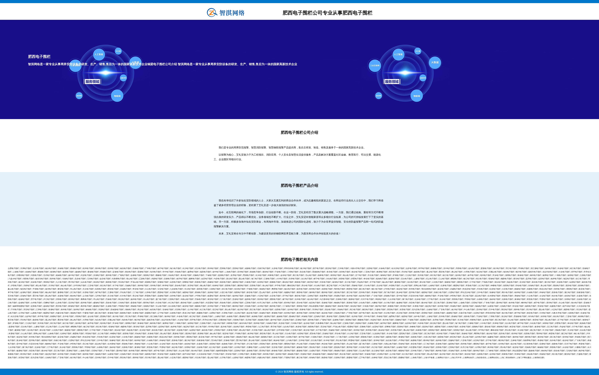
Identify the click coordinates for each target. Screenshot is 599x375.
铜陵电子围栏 (200, 306)
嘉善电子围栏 (394, 279)
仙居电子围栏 (575, 282)
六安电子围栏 (263, 296)
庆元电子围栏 (113, 296)
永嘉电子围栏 (582, 296)
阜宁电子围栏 (13, 292)
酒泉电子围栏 (354, 299)
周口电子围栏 (355, 309)
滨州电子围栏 (213, 306)
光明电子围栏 (570, 299)
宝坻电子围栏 (368, 306)
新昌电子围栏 (537, 282)
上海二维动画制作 (507, 357)
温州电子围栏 (460, 275)
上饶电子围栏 (464, 303)
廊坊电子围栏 (186, 303)
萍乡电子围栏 (498, 275)
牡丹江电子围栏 (263, 303)
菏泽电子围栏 (318, 309)
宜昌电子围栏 (123, 282)
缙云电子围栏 (481, 279)
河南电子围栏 (342, 309)
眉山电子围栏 (544, 309)
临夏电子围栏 (555, 306)
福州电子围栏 (238, 296)
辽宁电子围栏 (163, 313)
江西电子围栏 (173, 299)
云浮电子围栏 (24, 313)
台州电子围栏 (36, 303)
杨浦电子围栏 (402, 303)
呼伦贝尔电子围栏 (468, 292)
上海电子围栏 (230, 272)
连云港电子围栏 (174, 306)
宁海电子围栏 (487, 282)
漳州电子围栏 (155, 285)
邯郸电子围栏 (188, 282)
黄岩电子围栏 (130, 272)
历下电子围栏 (361, 275)
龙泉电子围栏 (507, 299)
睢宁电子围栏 (319, 279)
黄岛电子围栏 (519, 279)
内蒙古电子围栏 (62, 313)
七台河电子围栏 (394, 299)
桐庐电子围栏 (381, 306)
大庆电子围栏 (507, 289)
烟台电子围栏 (289, 289)
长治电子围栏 (319, 285)
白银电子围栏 (250, 282)
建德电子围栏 (99, 306)
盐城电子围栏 (24, 303)
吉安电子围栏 (275, 296)
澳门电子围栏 (407, 299)
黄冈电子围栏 (148, 303)
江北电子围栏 (410, 275)
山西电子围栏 (36, 313)
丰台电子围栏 (190, 289)
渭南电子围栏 (357, 285)
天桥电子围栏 (29, 285)
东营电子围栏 (193, 285)
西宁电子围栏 (318, 268)
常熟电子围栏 (471, 285)
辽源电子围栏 (144, 279)
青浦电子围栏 (54, 309)
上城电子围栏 (18, 272)
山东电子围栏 (61, 303)
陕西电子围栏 (125, 313)
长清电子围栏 (175, 292)
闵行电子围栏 (435, 275)
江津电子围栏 (41, 309)
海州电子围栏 (550, 268)
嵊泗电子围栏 (456, 279)
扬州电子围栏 (136, 299)
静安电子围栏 (252, 292)
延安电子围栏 (443, 289)
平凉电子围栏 (443, 296)
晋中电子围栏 (402, 296)
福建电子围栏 (289, 292)
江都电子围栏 (269, 279)
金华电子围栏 (277, 292)
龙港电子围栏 (63, 296)
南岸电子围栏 (556, 279)
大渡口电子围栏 (226, 292)
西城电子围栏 (255, 272)
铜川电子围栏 (521, 272)
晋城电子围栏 (209, 351)
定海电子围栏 (118, 272)
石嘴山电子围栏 (495, 272)
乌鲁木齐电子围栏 (357, 268)
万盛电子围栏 (380, 309)
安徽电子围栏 (250, 296)
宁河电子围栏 (16, 309)
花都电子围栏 (163, 296)
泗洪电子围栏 (571, 285)
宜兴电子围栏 (13, 296)
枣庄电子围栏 (74, 282)
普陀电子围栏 (202, 289)
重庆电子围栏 (444, 272)
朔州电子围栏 (55, 279)
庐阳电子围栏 (16, 285)
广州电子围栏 (150, 268)
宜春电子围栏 (200, 299)
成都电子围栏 (250, 268)
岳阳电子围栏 (327, 289)
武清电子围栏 (180, 309)
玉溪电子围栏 (585, 275)
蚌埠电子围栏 (168, 285)
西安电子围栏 (331, 268)
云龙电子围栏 (437, 282)
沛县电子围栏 (173, 275)
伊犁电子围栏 (455, 296)
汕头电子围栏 (86, 282)
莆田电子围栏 (302, 292)
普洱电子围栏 (414, 292)
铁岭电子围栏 (343, 306)
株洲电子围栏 (382, 272)
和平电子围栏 (424, 268)
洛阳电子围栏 (573, 275)
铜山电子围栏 (50, 292)
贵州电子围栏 (482, 309)
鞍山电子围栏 (132, 279)
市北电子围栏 (373, 275)
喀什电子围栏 (507, 292)
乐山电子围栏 (564, 303)
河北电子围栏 (581, 309)
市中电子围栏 (168, 272)
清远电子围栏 (330, 309)
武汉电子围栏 (200, 268)
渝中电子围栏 (218, 272)
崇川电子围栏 (498, 268)
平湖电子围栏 (38, 289)
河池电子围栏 (250, 306)
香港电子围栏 (507, 296)
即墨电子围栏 (150, 296)
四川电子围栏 (532, 309)
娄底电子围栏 (136, 303)
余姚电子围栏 (31, 272)
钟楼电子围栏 (496, 285)
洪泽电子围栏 (294, 279)
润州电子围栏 (559, 289)
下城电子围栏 (211, 275)
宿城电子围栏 (207, 316)
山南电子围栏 (434, 285)
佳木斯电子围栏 (494, 296)
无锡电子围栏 (130, 285)
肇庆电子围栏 (300, 296)
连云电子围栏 (306, 279)
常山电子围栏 (75, 289)
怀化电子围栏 (518, 306)
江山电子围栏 (444, 279)
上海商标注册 (538, 357)
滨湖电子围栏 (99, 275)
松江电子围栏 (205, 309)
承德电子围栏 (389, 296)
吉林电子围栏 (175, 313)
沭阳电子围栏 (344, 279)
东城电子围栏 (63, 268)
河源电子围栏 (104, 309)
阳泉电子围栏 (200, 282)
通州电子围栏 (111, 275)
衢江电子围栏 (298, 275)
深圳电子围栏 (344, 272)
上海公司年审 (455, 357)
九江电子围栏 (61, 282)
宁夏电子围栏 (88, 313)
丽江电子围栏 (364, 289)
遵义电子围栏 (432, 272)
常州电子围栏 (213, 327)
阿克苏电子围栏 (469, 289)
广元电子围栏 (377, 296)
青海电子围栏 (113, 313)
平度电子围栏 (545, 299)
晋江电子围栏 (439, 303)
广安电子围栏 (444, 309)
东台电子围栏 (445, 299)
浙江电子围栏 (227, 289)
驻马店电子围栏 (418, 309)
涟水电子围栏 (412, 282)
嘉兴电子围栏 (24, 282)
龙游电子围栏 (562, 282)
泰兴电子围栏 (186, 275)
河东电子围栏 (325, 282)
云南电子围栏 (432, 309)
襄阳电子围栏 (243, 285)
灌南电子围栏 (38, 292)
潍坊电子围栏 (339, 292)
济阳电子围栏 (61, 299)
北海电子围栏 (505, 306)
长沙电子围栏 (188, 268)
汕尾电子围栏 (493, 306)
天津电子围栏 (26, 268)
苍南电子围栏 (327, 303)
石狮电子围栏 (49, 303)
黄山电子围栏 (230, 309)
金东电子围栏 (286, 275)
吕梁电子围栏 (454, 292)
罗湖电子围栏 (398, 275)
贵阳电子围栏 (238, 268)
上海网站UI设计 (442, 357)
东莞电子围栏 (405, 309)
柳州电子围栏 (535, 275)
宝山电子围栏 (161, 306)
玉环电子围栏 (100, 296)
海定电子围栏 (569, 279)
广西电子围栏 (225, 306)
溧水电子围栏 (302, 303)
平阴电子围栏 (123, 306)
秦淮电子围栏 (337, 282)
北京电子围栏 (38, 268)
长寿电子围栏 (418, 306)
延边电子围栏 (480, 296)
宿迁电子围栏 (218, 309)
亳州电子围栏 (485, 275)
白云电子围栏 (150, 289)
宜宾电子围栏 (543, 306)
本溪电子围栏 (394, 285)
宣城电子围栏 (455, 306)
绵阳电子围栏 (28, 279)
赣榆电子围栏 (161, 275)
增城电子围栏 (136, 306)
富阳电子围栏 (457, 299)
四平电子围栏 (576, 272)
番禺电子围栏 (86, 299)
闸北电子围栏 (123, 299)
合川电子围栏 (193, 309)
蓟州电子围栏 (289, 303)
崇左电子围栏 (357, 272)
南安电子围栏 (188, 306)
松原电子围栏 (495, 289)
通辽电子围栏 (332, 285)
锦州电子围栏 (520, 292)
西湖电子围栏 (583, 285)
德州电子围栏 (468, 306)
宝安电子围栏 (163, 289)
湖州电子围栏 (143, 285)
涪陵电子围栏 (148, 306)
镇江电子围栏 (448, 275)
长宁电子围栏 (118, 285)
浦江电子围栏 (550, 282)
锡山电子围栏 (387, 282)
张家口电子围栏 (440, 292)
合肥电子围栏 (13, 268)
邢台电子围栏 (307, 285)
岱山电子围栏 (311, 275)
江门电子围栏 (225, 299)
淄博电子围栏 (510, 275)
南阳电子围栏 (530, 306)
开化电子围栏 (125, 292)
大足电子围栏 (556, 309)
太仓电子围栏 (545, 296)
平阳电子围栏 (470, 299)
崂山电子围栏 (41, 285)
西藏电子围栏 (202, 313)
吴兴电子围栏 (525, 282)
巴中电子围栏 (494, 309)
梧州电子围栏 (314, 289)
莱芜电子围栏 (532, 299)
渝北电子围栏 (188, 296)
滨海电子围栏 (26, 296)
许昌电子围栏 (161, 303)
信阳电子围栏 (280, 309)
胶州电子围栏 (74, 299)
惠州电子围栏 (502, 303)
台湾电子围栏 (277, 303)
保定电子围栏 (402, 289)
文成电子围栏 (111, 306)
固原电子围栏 (225, 282)
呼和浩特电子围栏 (291, 268)
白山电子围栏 (407, 285)
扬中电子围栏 (74, 275)
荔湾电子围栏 (531, 279)
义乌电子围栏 (88, 296)
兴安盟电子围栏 (212, 303)
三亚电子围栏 (369, 272)
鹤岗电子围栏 (300, 282)
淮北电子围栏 (305, 272)
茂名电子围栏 (111, 303)
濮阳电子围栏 (275, 299)
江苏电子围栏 (93, 285)
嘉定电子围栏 (430, 306)
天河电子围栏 (54, 285)
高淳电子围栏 (86, 306)
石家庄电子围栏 (263, 268)
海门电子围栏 (257, 279)
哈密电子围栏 (263, 282)
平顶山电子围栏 (137, 282)
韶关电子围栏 (302, 289)
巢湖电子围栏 (520, 299)
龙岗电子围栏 (213, 292)
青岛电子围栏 (332, 272)
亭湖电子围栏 (523, 268)
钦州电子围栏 (514, 303)
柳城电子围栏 (91, 309)
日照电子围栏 (477, 303)
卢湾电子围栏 (200, 296)
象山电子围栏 (13, 289)
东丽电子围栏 (532, 289)
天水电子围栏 (369, 285)
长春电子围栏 (384, 268)
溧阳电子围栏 (571, 289)
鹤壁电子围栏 (352, 289)
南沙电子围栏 (557, 299)
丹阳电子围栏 (461, 268)
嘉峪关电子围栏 (534, 272)
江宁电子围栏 (432, 299)
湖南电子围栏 (130, 309)
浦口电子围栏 (570, 292)
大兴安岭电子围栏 (204, 354)
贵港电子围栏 (238, 299)
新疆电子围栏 (150, 313)
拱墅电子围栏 (356, 279)
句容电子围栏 (219, 279)
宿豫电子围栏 (198, 275)
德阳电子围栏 (427, 292)
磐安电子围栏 (63, 289)
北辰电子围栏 (420, 299)
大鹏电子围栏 (377, 303)
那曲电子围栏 (520, 289)
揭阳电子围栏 (569, 309)
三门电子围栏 (138, 292)
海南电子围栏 (480, 306)
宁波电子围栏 (280, 272)
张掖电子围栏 (495, 292)
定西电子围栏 (36, 306)
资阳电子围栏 (302, 306)
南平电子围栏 (473, 275)
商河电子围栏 (406, 306)
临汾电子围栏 (313, 299)
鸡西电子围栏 (157, 279)
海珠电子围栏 (386, 275)
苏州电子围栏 (243, 272)
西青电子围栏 (557, 292)
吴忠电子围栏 (80, 279)
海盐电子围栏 (512, 282)
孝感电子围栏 (339, 296)
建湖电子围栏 (400, 282)
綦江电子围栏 (100, 313)
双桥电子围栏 (305, 309)
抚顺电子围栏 (275, 282)
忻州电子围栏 (414, 289)
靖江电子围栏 (575, 268)
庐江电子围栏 (49, 299)
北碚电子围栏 (582, 299)
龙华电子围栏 (175, 296)
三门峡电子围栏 (288, 306)
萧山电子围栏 (50, 296)
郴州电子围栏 (527, 303)
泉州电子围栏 (100, 268)
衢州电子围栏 (225, 296)
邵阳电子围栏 (230, 285)
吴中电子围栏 (449, 268)
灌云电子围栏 (425, 282)
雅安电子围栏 (367, 309)
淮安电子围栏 (414, 303)
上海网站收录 (468, 357)
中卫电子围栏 (344, 285)
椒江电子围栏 (469, 279)
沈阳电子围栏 (372, 268)
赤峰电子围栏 (213, 282)
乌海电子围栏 (67, 279)
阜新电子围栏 (381, 299)
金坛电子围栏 (474, 268)
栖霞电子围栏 (459, 285)
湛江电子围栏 (352, 292)
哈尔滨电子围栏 (398, 268)
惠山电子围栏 (244, 279)
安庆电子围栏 (74, 303)
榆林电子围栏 (430, 296)
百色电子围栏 (123, 303)
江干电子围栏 (475, 282)
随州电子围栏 (275, 306)
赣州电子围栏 (327, 292)
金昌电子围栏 (105, 279)
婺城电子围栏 (93, 272)
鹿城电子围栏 (43, 272)
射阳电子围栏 (508, 285)
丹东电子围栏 (482, 289)
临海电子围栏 (24, 299)
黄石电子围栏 (394, 272)
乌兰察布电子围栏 (327, 299)
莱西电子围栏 (352, 303)
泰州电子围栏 (66, 309)
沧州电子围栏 (300, 299)
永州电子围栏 (263, 306)
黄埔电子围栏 (75, 268)
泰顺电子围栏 (393, 306)
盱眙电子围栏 (521, 285)
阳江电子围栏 (255, 309)
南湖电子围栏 (55, 272)
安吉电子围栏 (406, 279)
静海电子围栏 (74, 306)
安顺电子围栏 (163, 282)
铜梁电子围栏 (49, 313)
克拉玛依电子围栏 (550, 272)
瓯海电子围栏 (381, 279)
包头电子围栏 (482, 272)
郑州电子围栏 (213, 268)
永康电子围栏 (482, 299)
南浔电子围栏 (50, 289)
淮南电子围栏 (264, 289)
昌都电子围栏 (169, 279)
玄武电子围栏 (49, 275)
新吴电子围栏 (584, 289)
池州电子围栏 (79, 309)
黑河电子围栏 (61, 306)
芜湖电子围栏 (452, 303)
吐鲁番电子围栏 (118, 279)
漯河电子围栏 (552, 303)
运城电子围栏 (198, 303)
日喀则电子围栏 (23, 275)
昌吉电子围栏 (382, 285)
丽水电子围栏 (427, 303)
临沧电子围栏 (364, 296)
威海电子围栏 (99, 303)
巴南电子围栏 (111, 299)
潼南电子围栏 (75, 313)
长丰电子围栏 (125, 296)
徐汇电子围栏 (581, 279)
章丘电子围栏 (138, 296)
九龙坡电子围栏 (176, 289)
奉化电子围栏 (369, 279)
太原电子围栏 (277, 268)
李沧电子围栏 (138, 289)
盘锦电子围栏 (49, 306)
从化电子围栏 (364, 303)
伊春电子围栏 (545, 292)
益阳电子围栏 (250, 299)
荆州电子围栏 (263, 299)
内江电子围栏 (173, 303)
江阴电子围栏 (215, 289)
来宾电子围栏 (99, 282)
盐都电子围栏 (136, 275)
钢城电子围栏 (339, 303)
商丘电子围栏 (143, 309)
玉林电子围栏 (313, 296)
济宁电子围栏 (288, 296)
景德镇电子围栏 (318, 272)
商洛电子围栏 (225, 303)
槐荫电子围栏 (506, 279)
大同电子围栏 (469, 272)
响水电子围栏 (557, 296)
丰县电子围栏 (563, 268)
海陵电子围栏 (450, 282)
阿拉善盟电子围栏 (316, 306)
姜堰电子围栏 (63, 292)
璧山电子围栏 (213, 357)
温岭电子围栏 (495, 299)
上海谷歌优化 (480, 357)
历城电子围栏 (125, 289)
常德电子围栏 (377, 292)
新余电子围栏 (180, 285)
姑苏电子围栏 (207, 279)
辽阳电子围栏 (250, 303)
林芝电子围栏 (313, 282)
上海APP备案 (428, 357)
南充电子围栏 (155, 309)
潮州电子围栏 (519, 309)
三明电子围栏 (293, 272)
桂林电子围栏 (218, 285)
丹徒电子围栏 (362, 282)
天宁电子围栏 (375, 282)
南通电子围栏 (213, 296)
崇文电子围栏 (105, 285)
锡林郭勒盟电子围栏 (21, 306)
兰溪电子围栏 (113, 292)
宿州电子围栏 (113, 268)
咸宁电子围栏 (539, 303)
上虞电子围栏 (419, 279)
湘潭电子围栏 (548, 275)
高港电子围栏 (558, 285)
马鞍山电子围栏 (187, 299)
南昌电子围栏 (125, 268)
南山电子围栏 (66, 285)
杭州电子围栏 (88, 268)
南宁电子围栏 (163, 268)
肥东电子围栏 (113, 289)
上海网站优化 (493, 357)
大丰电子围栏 (281, 279)
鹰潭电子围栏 (277, 289)
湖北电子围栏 (268, 309)
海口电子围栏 (175, 268)
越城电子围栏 (80, 272)
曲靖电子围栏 (419, 272)
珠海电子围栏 (523, 275)
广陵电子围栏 (123, 275)
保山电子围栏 (268, 285)
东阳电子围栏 (215, 344)
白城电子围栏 (532, 292)
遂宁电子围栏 (288, 299)
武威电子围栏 (455, 289)
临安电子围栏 (314, 303)
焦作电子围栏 (352, 296)
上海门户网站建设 (523, 357)
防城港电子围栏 (117, 309)
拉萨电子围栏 (411, 268)
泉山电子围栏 (546, 285)
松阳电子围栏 (100, 289)
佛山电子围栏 (205, 285)
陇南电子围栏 (331, 306)
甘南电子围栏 (168, 309)
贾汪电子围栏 (38, 296)
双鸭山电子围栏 (420, 285)
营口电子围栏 (468, 296)
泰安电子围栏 (213, 299)
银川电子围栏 (306, 268)
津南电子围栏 (520, 296)
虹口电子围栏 (215, 347)
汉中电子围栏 (482, 292)
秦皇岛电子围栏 (42, 279)
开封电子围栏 (407, 272)
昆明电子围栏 (225, 268)
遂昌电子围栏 (207, 330)
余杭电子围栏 (570, 296)
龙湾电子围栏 (236, 275)
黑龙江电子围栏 (189, 313)
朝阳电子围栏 (240, 292)
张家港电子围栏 (583, 292)
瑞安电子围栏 (26, 289)
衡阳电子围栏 (111, 282)
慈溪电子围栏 (223, 275)
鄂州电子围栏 (339, 289)
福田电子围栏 (205, 272)
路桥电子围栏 (323, 275)
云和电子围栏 (150, 292)
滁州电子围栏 (314, 292)
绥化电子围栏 (356, 306)
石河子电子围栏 (367, 299)
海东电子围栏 (508, 272)
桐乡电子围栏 (75, 296)
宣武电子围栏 (423, 275)
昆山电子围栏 (264, 292)
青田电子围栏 (336, 275)
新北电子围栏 (232, 279)
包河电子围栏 (155, 272)
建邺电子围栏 (194, 279)
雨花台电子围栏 (546, 289)
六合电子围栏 (532, 296)
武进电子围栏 (86, 275)
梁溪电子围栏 (486, 268)
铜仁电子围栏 (377, 289)
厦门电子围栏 (161, 299)
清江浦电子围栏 (537, 268)
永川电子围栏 (389, 303)
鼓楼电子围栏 (436, 268)
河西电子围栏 (36, 275)
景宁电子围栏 (36, 299)
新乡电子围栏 (402, 292)
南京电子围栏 (50, 268)
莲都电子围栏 (143, 272)
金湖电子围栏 (26, 292)
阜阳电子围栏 (49, 282)
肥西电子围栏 (163, 292)
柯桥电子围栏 (273, 275)
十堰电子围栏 (560, 275)
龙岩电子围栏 (36, 282)
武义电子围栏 (431, 279)
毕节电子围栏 (280, 285)
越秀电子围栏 (193, 272)
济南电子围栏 (138, 268)
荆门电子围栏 (389, 292)
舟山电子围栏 (148, 299)
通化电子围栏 (288, 282)
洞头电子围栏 (500, 282)
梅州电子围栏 (238, 306)
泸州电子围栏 (389, 289)
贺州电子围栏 (364, 292)
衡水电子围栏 (576, 303)
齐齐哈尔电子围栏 (209, 320)
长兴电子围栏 (261, 275)
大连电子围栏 (564, 272)
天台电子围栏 (88, 289)
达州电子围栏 (293, 309)
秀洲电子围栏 (248, 275)
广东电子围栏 (489, 303)
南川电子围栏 (457, 309)
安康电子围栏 (341, 299)
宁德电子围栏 (252, 289)
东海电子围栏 (533, 285)
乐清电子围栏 (88, 292)
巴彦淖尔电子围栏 (416, 296)
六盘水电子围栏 (15, 279)
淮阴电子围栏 (148, 275)
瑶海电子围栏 (494, 279)
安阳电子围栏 (255, 285)
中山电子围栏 (469, 309)
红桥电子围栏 (446, 285)
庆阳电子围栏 (238, 303)
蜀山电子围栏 (348, 275)
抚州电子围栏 (86, 303)
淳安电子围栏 (29, 309)
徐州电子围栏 (443, 306)
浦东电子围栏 (268, 272)
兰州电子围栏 (343, 268)
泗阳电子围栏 (462, 282)
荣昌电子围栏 (507, 309)
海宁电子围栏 (100, 292)
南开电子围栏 (182, 279)
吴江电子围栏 (350, 282)
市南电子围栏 (180, 272)
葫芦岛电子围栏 (569, 306)
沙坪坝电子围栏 (79, 285)
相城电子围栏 (61, 275)
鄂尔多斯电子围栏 (428, 289)
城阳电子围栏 (188, 292)
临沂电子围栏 (243, 309)
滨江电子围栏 (75, 292)
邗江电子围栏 (511, 268)
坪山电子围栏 (99, 299)
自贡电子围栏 (175, 282)
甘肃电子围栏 (138, 313)
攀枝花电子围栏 (293, 285)
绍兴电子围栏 (240, 289)
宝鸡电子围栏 (92, 279)
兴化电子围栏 (331, 279)
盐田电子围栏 (544, 279)
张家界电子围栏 (326, 296)
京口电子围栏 (483, 285)
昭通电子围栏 (150, 282)
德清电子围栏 (68, 272)
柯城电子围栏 (105, 272)
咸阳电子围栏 (238, 282)
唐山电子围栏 (457, 272)
